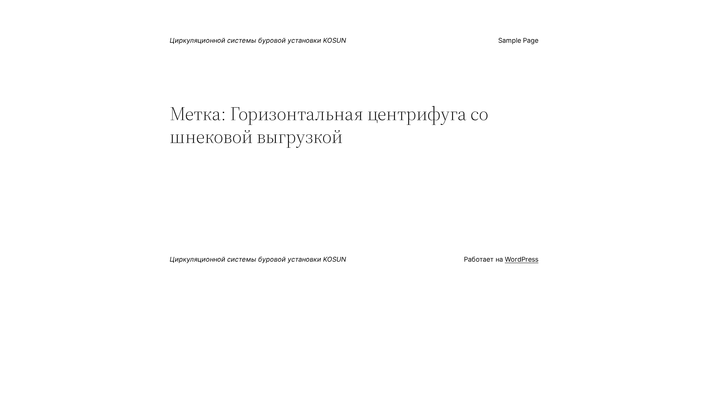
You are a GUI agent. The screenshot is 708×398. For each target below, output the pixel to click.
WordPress (521, 259)
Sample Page (518, 40)
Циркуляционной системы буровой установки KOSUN (258, 40)
